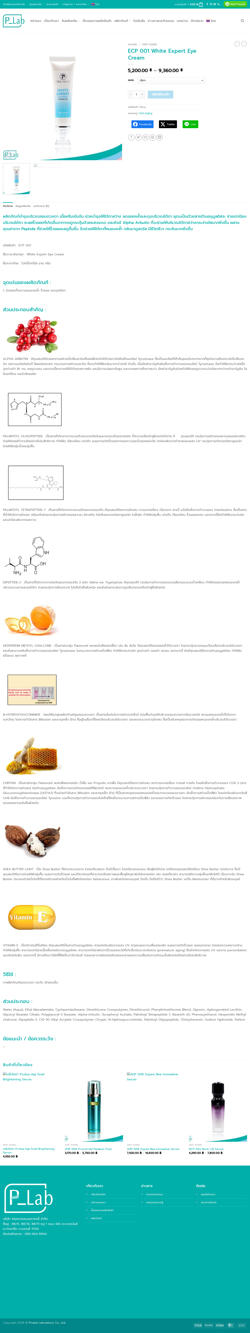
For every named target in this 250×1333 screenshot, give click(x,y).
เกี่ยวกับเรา (51, 21)
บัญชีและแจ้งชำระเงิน (14, 4)
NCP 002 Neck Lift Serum (206, 1149)
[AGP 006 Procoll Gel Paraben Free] (94, 1107)
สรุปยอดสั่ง (35, 4)
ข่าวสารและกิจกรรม (161, 21)
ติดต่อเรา (197, 21)
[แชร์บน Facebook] (131, 137)
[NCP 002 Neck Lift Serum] (218, 1107)
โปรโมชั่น (139, 21)
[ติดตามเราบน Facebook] (207, 4)
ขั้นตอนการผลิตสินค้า (97, 21)
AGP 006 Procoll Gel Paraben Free (88, 1149)
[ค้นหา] (242, 21)
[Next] (114, 101)
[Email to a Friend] (145, 137)
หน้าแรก (35, 21)
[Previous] (10, 101)
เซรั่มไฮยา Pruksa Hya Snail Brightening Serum (28, 1150)
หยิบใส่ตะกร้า (161, 94)
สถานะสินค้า (52, 4)
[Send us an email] (214, 4)
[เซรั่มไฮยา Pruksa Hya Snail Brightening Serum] (32, 1107)
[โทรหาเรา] (218, 4)
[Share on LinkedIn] (159, 137)
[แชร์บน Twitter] (138, 137)
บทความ (182, 21)
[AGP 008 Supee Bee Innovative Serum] (156, 1107)
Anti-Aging (149, 44)
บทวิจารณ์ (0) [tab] (41, 206)
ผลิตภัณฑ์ (121, 21)
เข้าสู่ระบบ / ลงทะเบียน (75, 4)
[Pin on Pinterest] (152, 137)
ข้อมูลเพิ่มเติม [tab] (23, 206)
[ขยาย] (8, 155)
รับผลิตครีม (69, 21)
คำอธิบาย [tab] (8, 206)
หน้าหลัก (132, 44)
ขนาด (131, 80)
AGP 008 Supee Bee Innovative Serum (153, 1149)
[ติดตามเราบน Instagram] (211, 4)
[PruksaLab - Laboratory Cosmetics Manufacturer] (13, 21)
